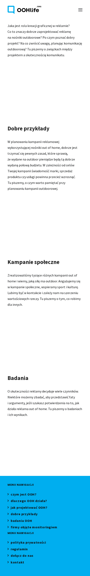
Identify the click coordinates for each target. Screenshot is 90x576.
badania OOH (21, 521)
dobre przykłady (24, 514)
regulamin (19, 550)
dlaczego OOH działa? (29, 501)
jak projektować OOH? (29, 508)
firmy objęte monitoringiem (34, 528)
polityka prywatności (28, 543)
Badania (19, 431)
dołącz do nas (22, 556)
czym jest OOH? (24, 495)
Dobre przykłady (47, 205)
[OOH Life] (24, 10)
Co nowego (22, 205)
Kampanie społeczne (27, 321)
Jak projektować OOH (29, 71)
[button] (80, 10)
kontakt (17, 563)
